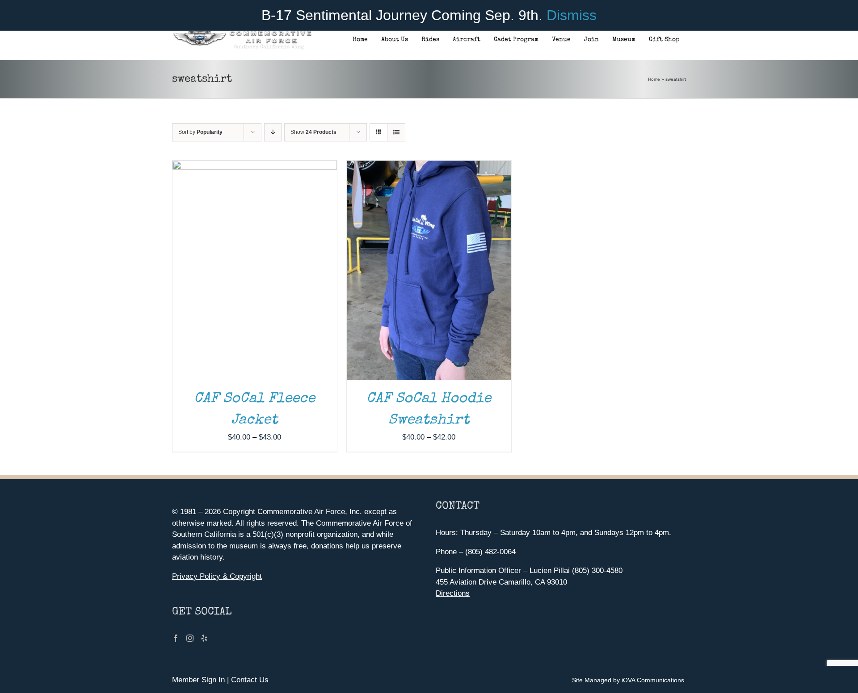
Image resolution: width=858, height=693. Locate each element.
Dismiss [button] (572, 15)
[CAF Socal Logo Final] (242, 33)
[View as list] (396, 132)
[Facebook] (175, 638)
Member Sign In (198, 680)
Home (654, 79)
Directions (453, 593)
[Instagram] (189, 638)
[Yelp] (204, 638)
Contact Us (250, 680)
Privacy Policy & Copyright (217, 576)
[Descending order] (273, 132)
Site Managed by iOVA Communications (628, 680)
